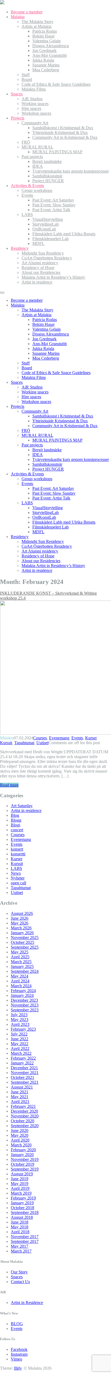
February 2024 (23, 990)
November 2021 (25, 1072)
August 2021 (22, 1087)
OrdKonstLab (44, 229)
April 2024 (20, 981)
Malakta (18, 16)
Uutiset (42, 742)
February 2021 (23, 1106)
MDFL (38, 243)
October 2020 (22, 1121)
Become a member (27, 12)
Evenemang (59, 738)
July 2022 (19, 1034)
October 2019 (22, 1164)
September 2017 (25, 1241)
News (16, 873)
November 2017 (25, 1236)
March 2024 (21, 985)
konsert (17, 849)
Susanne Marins (46, 65)
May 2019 (19, 1183)
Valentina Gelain (46, 41)
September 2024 (25, 971)
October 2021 (22, 1077)
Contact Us (20, 1281)
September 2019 (25, 1169)
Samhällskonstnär (47, 176)
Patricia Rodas (44, 31)
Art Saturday (22, 805)
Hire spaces (31, 108)
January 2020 (22, 1154)
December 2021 (24, 1067)
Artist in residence (37, 282)
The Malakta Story (37, 21)
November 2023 (25, 1005)
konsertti (18, 854)
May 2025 (19, 952)
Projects (17, 118)
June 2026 (19, 918)
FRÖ (26, 142)
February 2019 (23, 1198)
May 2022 (19, 1043)
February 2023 (23, 1029)
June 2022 (19, 1039)
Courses (40, 738)
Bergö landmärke (47, 161)
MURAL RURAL (37, 147)
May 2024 (19, 976)
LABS (27, 214)
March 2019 (21, 1193)
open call (18, 883)
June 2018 (19, 1222)
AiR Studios (32, 98)
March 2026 (21, 928)
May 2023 (19, 1019)
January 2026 (22, 932)
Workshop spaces (36, 113)
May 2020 (19, 1135)
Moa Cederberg (45, 70)
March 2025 (21, 961)
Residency (20, 248)
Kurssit (6, 742)
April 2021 (20, 1101)
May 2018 (19, 1227)
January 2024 (22, 995)
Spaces (17, 94)
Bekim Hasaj (43, 36)
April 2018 (20, 1231)
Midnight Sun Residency (43, 253)
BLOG (17, 1323)
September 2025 (25, 947)
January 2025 (22, 966)
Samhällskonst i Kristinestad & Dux (62, 127)
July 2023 (19, 1014)
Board (27, 79)
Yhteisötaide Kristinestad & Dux (60, 132)
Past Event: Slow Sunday (53, 205)
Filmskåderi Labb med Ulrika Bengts (63, 234)
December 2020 (24, 1111)
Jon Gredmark (44, 50)
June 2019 (19, 1178)
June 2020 (19, 1130)
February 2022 (23, 1058)
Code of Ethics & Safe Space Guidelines (56, 84)
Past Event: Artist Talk (51, 209)
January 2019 (22, 1203)
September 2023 (25, 1010)
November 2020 (25, 1116)
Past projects (32, 156)
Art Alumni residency (40, 262)
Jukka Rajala (43, 60)
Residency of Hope (38, 267)
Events (27, 195)
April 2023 (20, 1024)
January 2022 (22, 1063)
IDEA (37, 166)
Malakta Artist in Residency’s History (53, 277)
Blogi (15, 825)
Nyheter (18, 878)
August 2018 (22, 1217)
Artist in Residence (27, 1302)
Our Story (19, 1272)
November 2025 (25, 937)
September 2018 (25, 1212)
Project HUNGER (48, 180)
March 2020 (21, 1145)
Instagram (19, 1354)
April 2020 (20, 1140)
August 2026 (22, 913)
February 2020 (23, 1149)
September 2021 (25, 1082)
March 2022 (21, 1053)
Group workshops (37, 190)
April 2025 (20, 957)
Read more (9, 785)
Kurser (90, 738)
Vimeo (16, 1359)
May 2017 (19, 1246)
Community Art (35, 123)
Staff (26, 74)
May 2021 (19, 1096)
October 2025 (22, 942)
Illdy (18, 1368)
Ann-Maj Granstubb (49, 55)
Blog (15, 815)
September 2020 (25, 1125)
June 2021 (19, 1092)
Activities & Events (27, 185)
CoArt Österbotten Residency (47, 258)
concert (17, 830)
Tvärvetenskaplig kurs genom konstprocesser (70, 171)
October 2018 (22, 1207)
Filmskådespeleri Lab (50, 238)
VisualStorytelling (47, 219)
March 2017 (21, 1251)
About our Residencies (41, 272)
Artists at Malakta (36, 26)
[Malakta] (2, 3)
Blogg (16, 820)
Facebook (19, 1349)
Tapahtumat (24, 742)
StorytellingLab (45, 224)
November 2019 (25, 1159)
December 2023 (24, 1000)
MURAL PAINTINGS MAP (57, 152)
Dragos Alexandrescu (50, 45)
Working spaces (35, 103)
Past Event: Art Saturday (53, 200)
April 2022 (20, 1048)
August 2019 (22, 1174)
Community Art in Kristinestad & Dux (65, 137)
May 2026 (19, 923)
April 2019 (20, 1188)
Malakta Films (34, 89)
